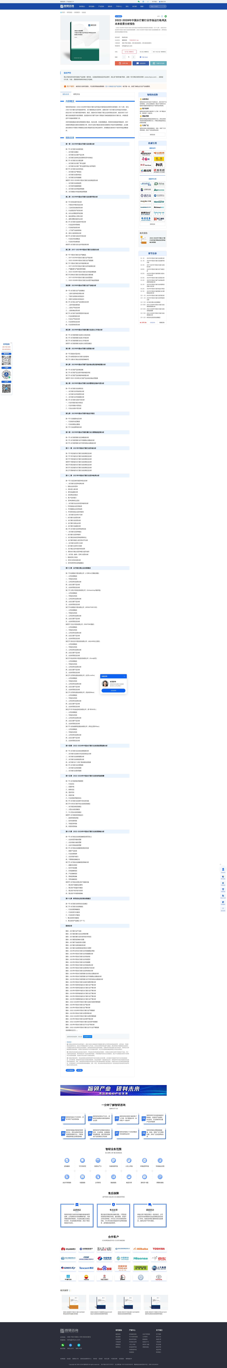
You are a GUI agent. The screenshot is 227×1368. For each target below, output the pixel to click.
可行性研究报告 (133, 1336)
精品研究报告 (133, 1339)
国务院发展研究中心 (86, 1358)
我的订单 (163, 1)
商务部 (95, 1358)
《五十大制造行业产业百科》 (113, 86)
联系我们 (158, 1352)
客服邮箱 (117, 46)
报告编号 (117, 37)
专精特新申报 (133, 1349)
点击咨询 (113, 690)
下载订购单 (145, 57)
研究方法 (158, 1336)
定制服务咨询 (87, 1036)
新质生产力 (146, 1342)
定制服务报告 (133, 1334)
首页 (63, 12)
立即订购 (125, 63)
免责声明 (158, 1349)
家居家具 (77, 12)
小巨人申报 (132, 1344)
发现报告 (121, 1358)
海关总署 (106, 1358)
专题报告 (131, 1352)
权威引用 (158, 1339)
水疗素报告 (118, 16)
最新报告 (118, 1334)
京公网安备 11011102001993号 (124, 1364)
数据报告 (145, 1339)
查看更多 (152, 134)
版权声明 (67, 73)
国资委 (101, 1358)
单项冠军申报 (133, 1347)
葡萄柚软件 (129, 1358)
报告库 (110, 6)
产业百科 (101, 6)
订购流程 (158, 1342)
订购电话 (117, 43)
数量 (116, 57)
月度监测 (118, 1342)
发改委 (69, 1358)
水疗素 (79, 1070)
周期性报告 (146, 1347)
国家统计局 (75, 1358)
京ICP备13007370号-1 (107, 1364)
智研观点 (82, 6)
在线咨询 (142, 63)
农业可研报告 (146, 1334)
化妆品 (84, 12)
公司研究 (145, 1336)
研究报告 (91, 6)
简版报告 (118, 1344)
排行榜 (134, 6)
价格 (116, 51)
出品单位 (117, 40)
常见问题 (158, 1344)
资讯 (127, 6)
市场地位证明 (133, 1342)
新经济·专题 (146, 1344)
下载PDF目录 (160, 63)
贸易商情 (118, 1339)
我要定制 (161, 322)
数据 (142, 6)
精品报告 (118, 1336)
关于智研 (158, 1334)
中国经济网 (114, 1358)
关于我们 (154, 1)
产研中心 (119, 6)
